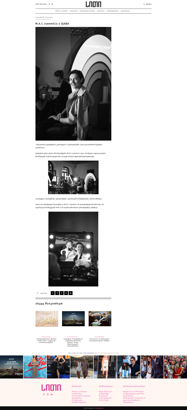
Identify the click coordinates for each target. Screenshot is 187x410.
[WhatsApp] (66, 293)
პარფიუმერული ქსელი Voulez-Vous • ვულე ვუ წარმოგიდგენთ (46, 340)
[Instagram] (52, 4)
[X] (57, 293)
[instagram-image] (11, 366)
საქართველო (73, 337)
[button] (147, 4)
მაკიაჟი (49, 17)
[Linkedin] (71, 293)
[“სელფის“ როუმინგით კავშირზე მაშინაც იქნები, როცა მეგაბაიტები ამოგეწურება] (73, 320)
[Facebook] (49, 4)
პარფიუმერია (46, 337)
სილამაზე (39, 17)
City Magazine (98, 408)
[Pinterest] (62, 293)
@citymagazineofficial (107, 353)
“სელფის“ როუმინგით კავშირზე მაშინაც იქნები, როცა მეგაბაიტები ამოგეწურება (73, 342)
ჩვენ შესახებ (41, 4)
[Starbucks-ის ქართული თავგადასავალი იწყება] (100, 320)
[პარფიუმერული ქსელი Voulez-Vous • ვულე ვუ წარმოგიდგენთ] (46, 320)
